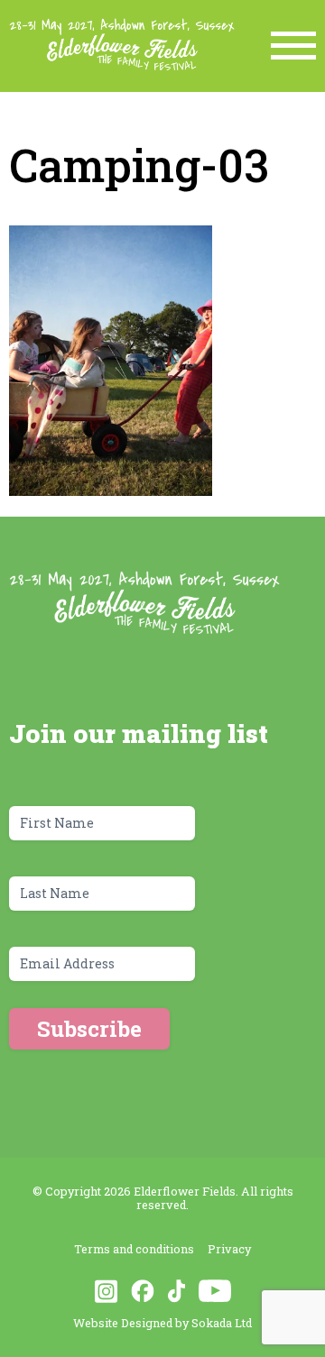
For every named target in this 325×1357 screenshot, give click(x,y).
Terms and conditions (134, 1249)
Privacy (229, 1249)
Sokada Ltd (221, 1323)
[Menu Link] (293, 45)
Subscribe (89, 1028)
